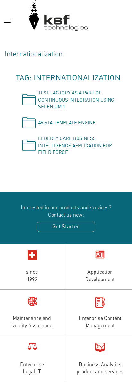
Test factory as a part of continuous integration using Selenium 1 (76, 99)
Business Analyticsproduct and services (100, 368)
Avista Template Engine (66, 122)
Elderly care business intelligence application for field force (75, 145)
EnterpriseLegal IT (32, 368)
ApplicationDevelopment (100, 275)
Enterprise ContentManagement (100, 322)
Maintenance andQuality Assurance (32, 322)
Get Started (66, 226)
